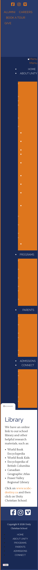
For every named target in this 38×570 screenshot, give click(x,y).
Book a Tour (15, 17)
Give (8, 23)
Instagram (19, 4)
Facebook (13, 4)
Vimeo (25, 4)
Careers (25, 12)
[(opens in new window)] (5, 565)
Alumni (9, 12)
